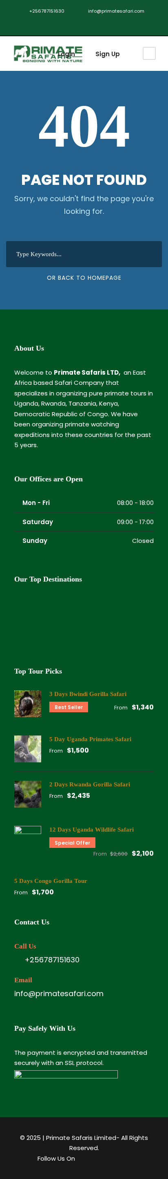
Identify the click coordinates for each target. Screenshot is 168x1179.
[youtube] (53, 24)
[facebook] (28, 24)
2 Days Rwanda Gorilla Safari (89, 784)
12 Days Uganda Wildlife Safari (91, 829)
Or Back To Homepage (84, 278)
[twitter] (40, 24)
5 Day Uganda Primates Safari (90, 739)
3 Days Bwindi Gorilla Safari (87, 694)
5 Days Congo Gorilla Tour (50, 881)
